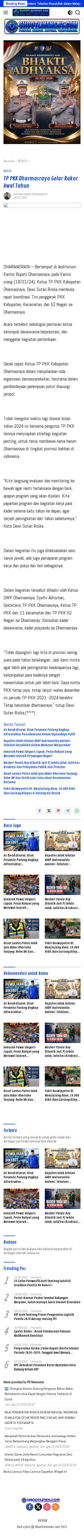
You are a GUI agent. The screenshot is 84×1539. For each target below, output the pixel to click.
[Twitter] (38, 1507)
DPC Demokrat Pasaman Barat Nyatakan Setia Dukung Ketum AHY (45, 1367)
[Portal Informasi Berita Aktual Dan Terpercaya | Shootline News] (30, 12)
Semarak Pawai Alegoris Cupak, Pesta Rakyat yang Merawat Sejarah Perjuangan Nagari (38, 754)
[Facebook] (29, 1507)
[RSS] (55, 1507)
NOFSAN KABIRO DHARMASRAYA (30, 194)
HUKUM (42, 1520)
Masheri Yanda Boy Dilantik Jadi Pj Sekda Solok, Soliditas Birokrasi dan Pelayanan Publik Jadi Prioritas (42, 765)
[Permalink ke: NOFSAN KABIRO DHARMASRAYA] (7, 195)
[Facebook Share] (39, 810)
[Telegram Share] (67, 810)
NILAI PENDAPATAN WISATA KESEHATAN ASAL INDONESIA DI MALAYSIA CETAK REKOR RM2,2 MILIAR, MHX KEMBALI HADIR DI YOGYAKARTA (41, 1417)
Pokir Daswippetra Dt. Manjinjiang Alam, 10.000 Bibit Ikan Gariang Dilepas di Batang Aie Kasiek (39, 791)
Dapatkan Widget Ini (54, 1471)
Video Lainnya (31, 1471)
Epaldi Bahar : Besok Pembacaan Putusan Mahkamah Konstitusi (42, 1333)
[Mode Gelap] (70, 13)
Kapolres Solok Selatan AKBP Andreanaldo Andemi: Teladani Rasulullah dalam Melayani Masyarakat (37, 743)
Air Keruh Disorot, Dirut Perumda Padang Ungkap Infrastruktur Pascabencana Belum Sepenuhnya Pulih (39, 732)
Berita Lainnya (13, 1471)
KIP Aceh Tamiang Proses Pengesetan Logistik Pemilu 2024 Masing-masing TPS (44, 1317)
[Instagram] (47, 1507)
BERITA (7, 171)
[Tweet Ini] (49, 810)
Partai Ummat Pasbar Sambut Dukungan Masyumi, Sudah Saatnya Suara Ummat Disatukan (47, 1300)
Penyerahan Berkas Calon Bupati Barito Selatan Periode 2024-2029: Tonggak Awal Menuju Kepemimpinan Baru (46, 1350)
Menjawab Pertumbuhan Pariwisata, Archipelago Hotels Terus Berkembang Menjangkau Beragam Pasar (40, 1438)
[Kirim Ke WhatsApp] (77, 810)
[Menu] (7, 12)
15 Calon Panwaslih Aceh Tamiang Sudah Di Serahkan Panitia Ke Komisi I (42, 1283)
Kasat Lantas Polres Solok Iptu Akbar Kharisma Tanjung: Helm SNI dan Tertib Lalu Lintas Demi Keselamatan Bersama (41, 778)
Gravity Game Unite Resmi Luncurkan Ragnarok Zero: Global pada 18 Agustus (39, 1457)
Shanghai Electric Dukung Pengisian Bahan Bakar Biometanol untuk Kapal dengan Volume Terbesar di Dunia (39, 1393)
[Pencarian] (77, 13)
